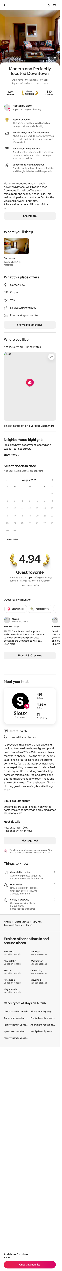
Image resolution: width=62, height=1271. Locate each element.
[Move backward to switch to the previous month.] (7, 480)
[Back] (5, 5)
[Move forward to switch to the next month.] (53, 480)
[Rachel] (55, 620)
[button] (52, 493)
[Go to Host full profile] (30, 706)
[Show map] (30, 386)
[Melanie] (7, 620)
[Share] (49, 5)
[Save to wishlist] (54, 5)
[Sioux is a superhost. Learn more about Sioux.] (7, 107)
